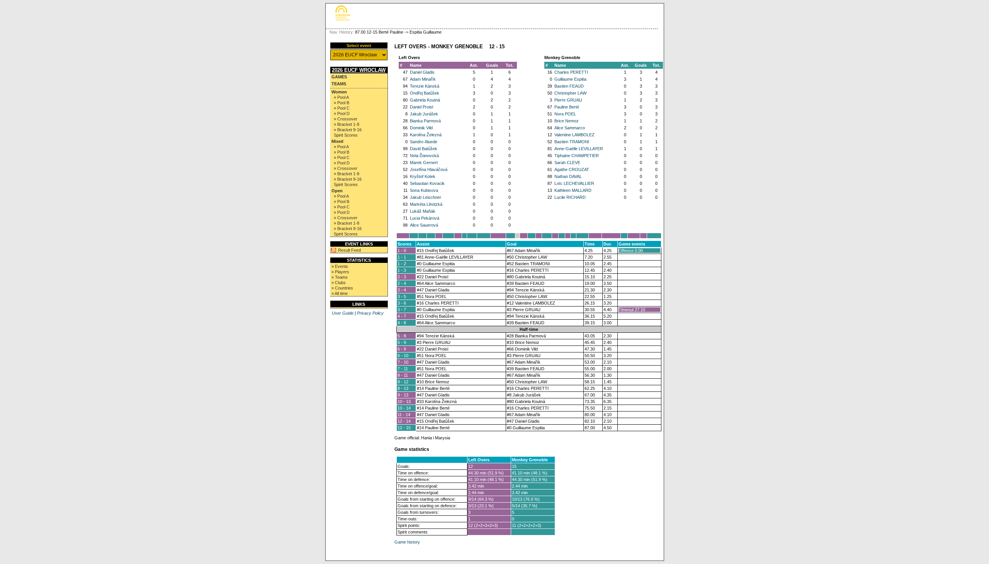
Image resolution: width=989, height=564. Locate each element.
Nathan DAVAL (568, 176)
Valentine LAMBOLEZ (574, 134)
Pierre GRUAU (568, 100)
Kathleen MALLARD (572, 190)
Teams (338, 83)
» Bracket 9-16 (348, 129)
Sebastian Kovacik (427, 183)
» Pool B (341, 102)
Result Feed (349, 250)
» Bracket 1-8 (346, 124)
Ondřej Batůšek (424, 93)
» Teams (339, 277)
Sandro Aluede (423, 141)
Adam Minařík (423, 79)
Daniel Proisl (421, 107)
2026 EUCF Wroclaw (359, 70)
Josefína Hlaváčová (428, 169)
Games (339, 77)
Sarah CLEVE (567, 162)
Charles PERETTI (571, 72)
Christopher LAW (570, 93)
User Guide (342, 313)
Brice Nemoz (566, 121)
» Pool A (341, 97)
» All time (339, 293)
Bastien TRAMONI (571, 141)
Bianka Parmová (425, 121)
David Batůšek (423, 148)
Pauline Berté (566, 107)
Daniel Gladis (422, 72)
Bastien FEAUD (569, 86)
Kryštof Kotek (422, 176)
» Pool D (342, 113)
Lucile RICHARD (570, 197)
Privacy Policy (370, 313)
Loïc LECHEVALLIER (574, 183)
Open (337, 190)
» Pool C (342, 108)
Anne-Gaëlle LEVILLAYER (578, 148)
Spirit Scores (346, 135)
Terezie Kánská (424, 86)
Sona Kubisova (424, 190)
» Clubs (338, 282)
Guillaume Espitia (570, 79)
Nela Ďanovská (424, 155)
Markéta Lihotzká (426, 204)
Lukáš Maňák (422, 211)
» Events (339, 266)
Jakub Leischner (425, 197)
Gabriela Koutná (425, 100)
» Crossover (345, 119)
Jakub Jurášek (424, 114)
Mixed (337, 141)
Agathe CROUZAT (571, 169)
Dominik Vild (421, 127)
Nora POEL (565, 114)
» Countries (342, 288)
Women (339, 92)
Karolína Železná (426, 134)
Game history (407, 542)
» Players (340, 271)
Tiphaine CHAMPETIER (576, 155)
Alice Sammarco (569, 127)
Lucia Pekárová (424, 218)
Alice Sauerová (424, 225)
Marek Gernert (424, 162)
